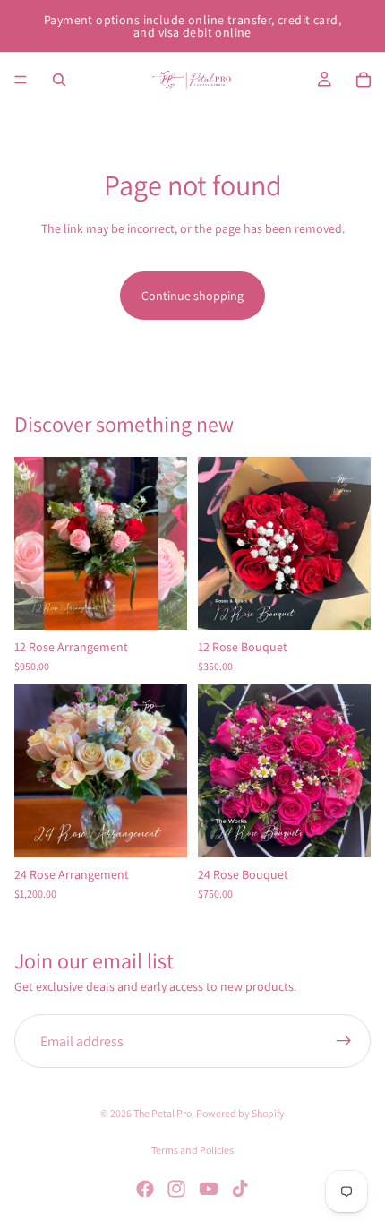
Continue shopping (192, 296)
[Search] (59, 79)
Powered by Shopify (240, 1113)
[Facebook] (145, 1189)
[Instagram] (176, 1189)
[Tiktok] (240, 1189)
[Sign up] (344, 1041)
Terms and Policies (192, 1150)
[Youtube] (208, 1189)
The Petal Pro (162, 1113)
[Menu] (20, 79)
